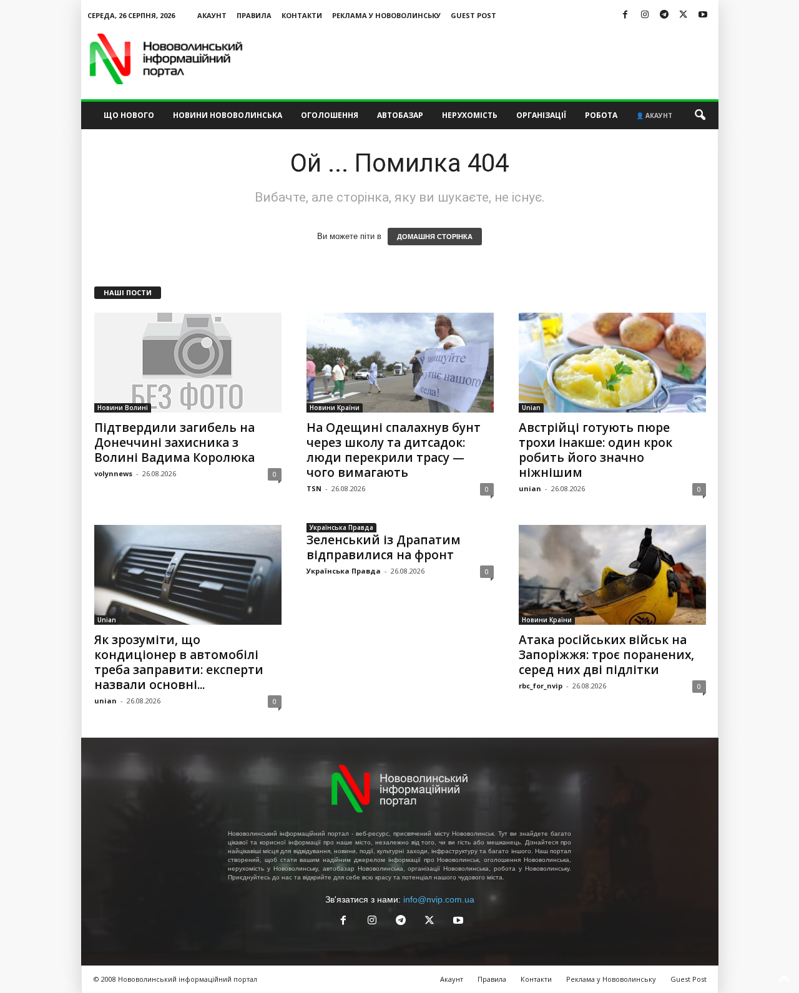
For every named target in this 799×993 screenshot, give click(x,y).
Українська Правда (341, 527)
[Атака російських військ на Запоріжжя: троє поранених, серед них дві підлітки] (612, 575)
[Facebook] (625, 15)
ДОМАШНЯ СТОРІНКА (435, 236)
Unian (531, 407)
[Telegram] (664, 15)
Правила (254, 15)
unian (530, 488)
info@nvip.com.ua (438, 899)
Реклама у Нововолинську (386, 15)
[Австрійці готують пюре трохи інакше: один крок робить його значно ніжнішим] (612, 363)
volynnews (113, 473)
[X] (683, 15)
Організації (541, 115)
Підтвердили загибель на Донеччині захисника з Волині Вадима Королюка (174, 442)
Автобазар (400, 115)
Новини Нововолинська (227, 115)
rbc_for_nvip (540, 685)
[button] (699, 115)
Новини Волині (122, 407)
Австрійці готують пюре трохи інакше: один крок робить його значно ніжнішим (595, 450)
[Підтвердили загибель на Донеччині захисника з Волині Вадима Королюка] (188, 363)
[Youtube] (702, 15)
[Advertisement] (491, 59)
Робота (601, 115)
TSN (313, 488)
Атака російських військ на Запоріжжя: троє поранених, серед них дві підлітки (606, 655)
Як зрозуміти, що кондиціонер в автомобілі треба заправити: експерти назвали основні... (178, 662)
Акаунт (212, 15)
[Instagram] (644, 15)
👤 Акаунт (654, 115)
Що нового (129, 115)
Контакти (302, 15)
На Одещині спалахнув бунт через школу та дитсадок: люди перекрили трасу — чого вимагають (393, 450)
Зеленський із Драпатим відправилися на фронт (383, 547)
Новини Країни (335, 407)
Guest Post (473, 15)
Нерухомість (470, 115)
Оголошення (329, 115)
